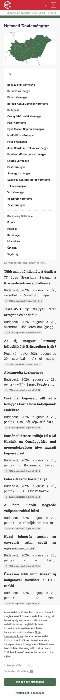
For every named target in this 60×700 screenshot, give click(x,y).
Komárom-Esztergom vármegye (26, 154)
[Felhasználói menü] (53, 5)
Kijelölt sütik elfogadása (30, 692)
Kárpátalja (13, 235)
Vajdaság (12, 254)
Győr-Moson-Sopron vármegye (25, 129)
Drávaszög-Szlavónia (20, 216)
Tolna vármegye (16, 186)
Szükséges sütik (12, 665)
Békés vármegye (17, 97)
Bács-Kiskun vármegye (21, 84)
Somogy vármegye (18, 173)
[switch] (30, 665)
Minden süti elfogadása (30, 681)
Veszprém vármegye (19, 198)
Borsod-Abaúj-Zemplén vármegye (27, 103)
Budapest (13, 110)
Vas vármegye (15, 192)
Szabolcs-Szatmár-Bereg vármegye (28, 179)
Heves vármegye (17, 141)
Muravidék (13, 241)
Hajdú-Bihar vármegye (20, 135)
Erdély (11, 222)
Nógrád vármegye (18, 160)
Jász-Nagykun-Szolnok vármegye (27, 148)
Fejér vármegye (16, 122)
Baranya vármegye (18, 91)
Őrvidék (12, 247)
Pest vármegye (16, 167)
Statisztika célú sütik (15, 671)
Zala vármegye (16, 205)
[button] (46, 5)
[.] (7, 5)
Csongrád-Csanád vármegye (24, 116)
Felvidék (12, 228)
